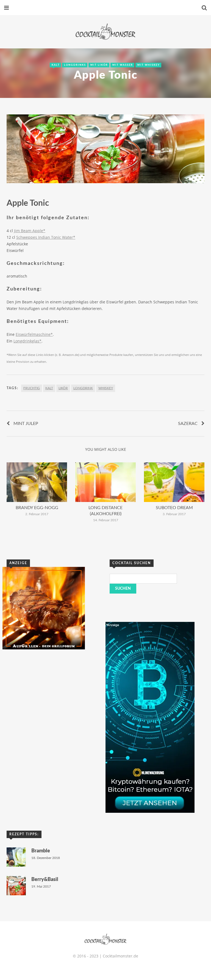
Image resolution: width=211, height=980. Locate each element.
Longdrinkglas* (27, 341)
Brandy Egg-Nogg (37, 508)
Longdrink (83, 388)
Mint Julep (25, 423)
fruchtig (31, 388)
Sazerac (188, 423)
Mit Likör (99, 65)
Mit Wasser (122, 65)
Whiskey (105, 388)
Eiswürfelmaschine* (34, 334)
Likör (63, 388)
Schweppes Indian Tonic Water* (45, 237)
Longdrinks (75, 65)
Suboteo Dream (174, 508)
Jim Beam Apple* (29, 230)
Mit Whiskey (148, 65)
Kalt (56, 65)
